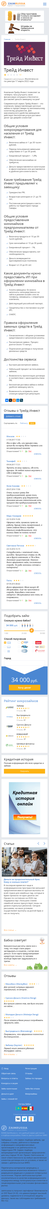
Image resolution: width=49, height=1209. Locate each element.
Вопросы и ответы (9, 1078)
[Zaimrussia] (15, 4)
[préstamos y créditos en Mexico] (30, 1108)
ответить (37, 453)
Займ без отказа (32, 1088)
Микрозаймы (31, 1094)
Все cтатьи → (10, 930)
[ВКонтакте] (6, 400)
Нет (29, 451)
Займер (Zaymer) (13, 1045)
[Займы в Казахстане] (18, 1108)
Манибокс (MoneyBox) (16, 984)
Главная (7, 39)
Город (7, 658)
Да (26, 451)
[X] (10, 400)
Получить (24, 771)
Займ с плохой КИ (9, 1099)
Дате (32, 423)
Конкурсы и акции (9, 1083)
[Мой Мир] (17, 400)
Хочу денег (24, 687)
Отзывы (28, 1073)
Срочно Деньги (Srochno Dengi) (20, 998)
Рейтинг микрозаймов (21, 701)
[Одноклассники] (14, 400)
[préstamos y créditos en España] (24, 1108)
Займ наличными (9, 1088)
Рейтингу (24, 423)
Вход (6, 1068)
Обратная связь (8, 1073)
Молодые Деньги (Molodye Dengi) (22, 1014)
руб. (16, 625)
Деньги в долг (7, 1094)
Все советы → (10, 965)
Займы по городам (33, 1078)
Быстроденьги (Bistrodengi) (18, 1031)
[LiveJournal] (21, 400)
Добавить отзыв (13, 416)
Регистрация (31, 1068)
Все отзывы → (11, 1054)
